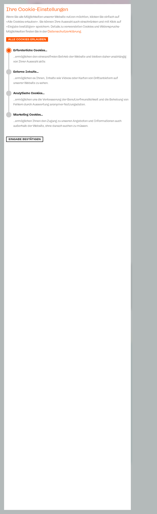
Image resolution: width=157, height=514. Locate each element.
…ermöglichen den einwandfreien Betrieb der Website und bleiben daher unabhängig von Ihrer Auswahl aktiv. (69, 56)
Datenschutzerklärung (64, 31)
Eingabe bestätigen (25, 139)
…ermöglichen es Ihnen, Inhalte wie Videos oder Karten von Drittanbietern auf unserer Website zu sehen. (65, 77)
